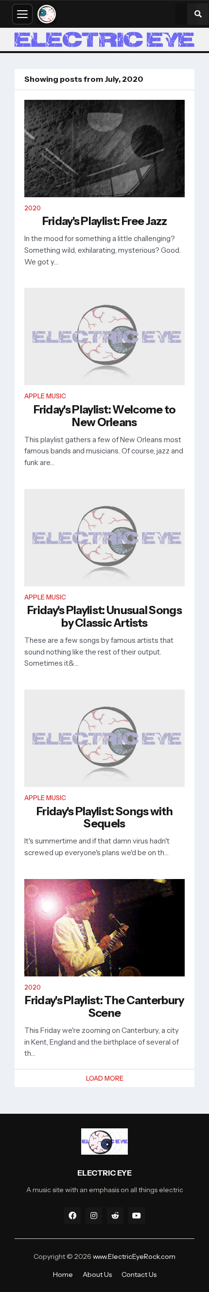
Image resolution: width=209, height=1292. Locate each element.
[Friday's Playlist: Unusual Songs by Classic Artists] (104, 537)
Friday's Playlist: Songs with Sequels (104, 818)
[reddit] (115, 1215)
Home (63, 1274)
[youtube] (136, 1215)
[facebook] (72, 1215)
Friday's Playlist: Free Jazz (104, 221)
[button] (198, 14)
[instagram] (94, 1215)
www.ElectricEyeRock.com (134, 1256)
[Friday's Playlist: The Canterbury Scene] (104, 927)
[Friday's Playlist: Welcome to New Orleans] (104, 336)
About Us (97, 1274)
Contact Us (139, 1274)
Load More (104, 1078)
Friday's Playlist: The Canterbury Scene (104, 1007)
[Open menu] (22, 14)
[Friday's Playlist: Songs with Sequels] (104, 738)
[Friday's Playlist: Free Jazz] (104, 148)
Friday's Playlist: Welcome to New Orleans (105, 416)
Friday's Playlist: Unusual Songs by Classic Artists (104, 617)
